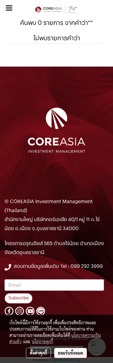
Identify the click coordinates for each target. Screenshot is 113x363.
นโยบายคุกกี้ (42, 341)
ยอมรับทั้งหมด (70, 353)
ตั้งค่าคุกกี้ (38, 353)
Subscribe (18, 298)
